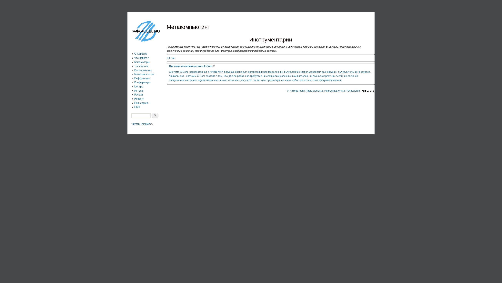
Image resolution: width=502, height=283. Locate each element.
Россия (138, 94)
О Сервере (140, 53)
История (139, 90)
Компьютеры (141, 62)
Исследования (143, 70)
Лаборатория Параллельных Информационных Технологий (325, 90)
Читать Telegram (142, 123)
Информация (142, 78)
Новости (139, 98)
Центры (138, 86)
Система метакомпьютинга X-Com (192, 66)
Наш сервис (141, 102)
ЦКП (137, 107)
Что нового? (141, 57)
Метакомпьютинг (144, 74)
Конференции (142, 82)
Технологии (141, 66)
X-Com (171, 58)
